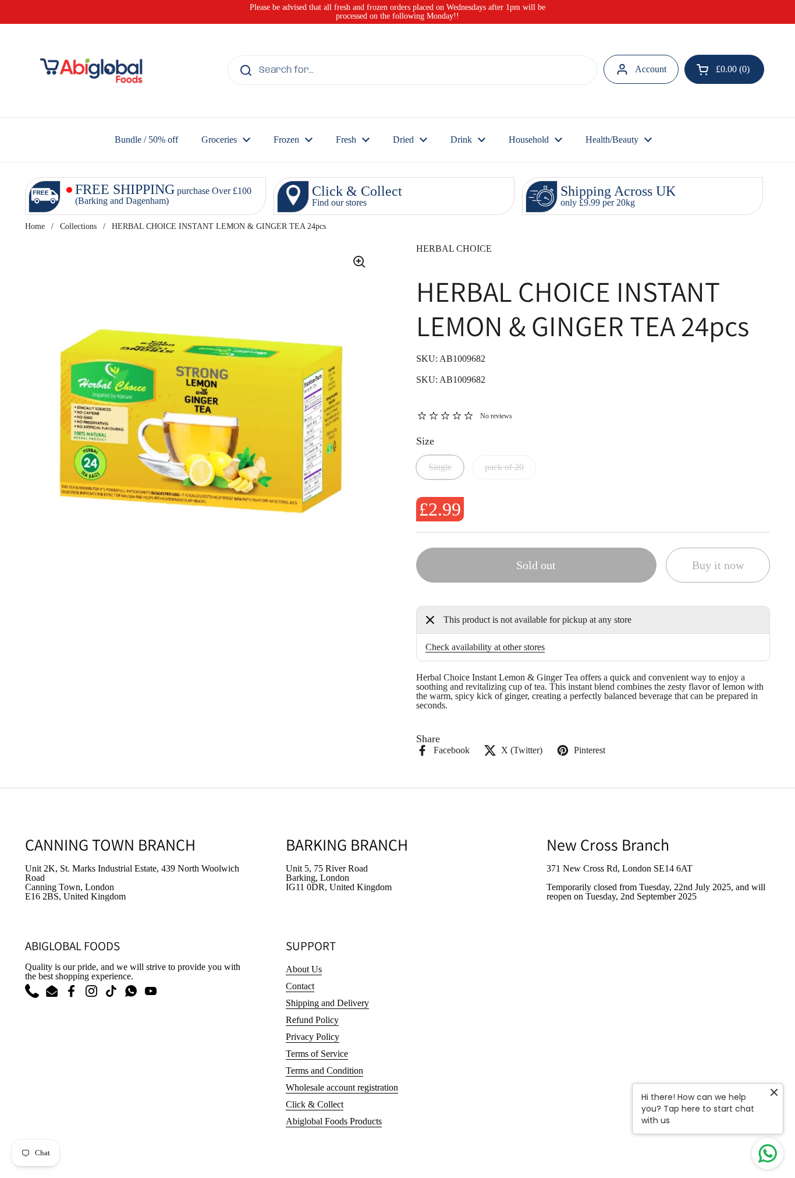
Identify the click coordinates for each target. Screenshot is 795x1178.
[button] (724, 69)
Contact (300, 986)
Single (440, 467)
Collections (78, 226)
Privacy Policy (312, 1037)
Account (650, 69)
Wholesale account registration (342, 1087)
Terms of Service (317, 1054)
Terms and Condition (324, 1070)
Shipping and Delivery (327, 1003)
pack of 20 (504, 467)
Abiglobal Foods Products (334, 1121)
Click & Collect (314, 1104)
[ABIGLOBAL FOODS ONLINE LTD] (91, 70)
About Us (304, 969)
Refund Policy (312, 1020)
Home (35, 226)
